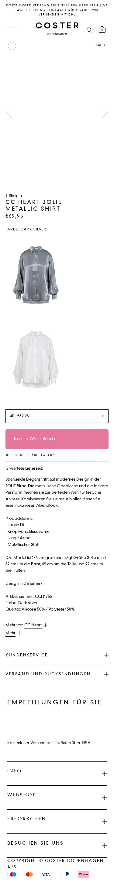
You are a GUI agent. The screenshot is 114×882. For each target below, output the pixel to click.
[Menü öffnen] (12, 30)
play (98, 45)
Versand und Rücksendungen (48, 674)
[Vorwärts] (105, 112)
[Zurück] (9, 112)
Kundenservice (26, 655)
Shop (14, 196)
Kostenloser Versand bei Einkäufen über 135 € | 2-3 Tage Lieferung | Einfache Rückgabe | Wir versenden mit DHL (57, 10)
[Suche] (89, 29)
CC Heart (33, 625)
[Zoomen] (12, 46)
